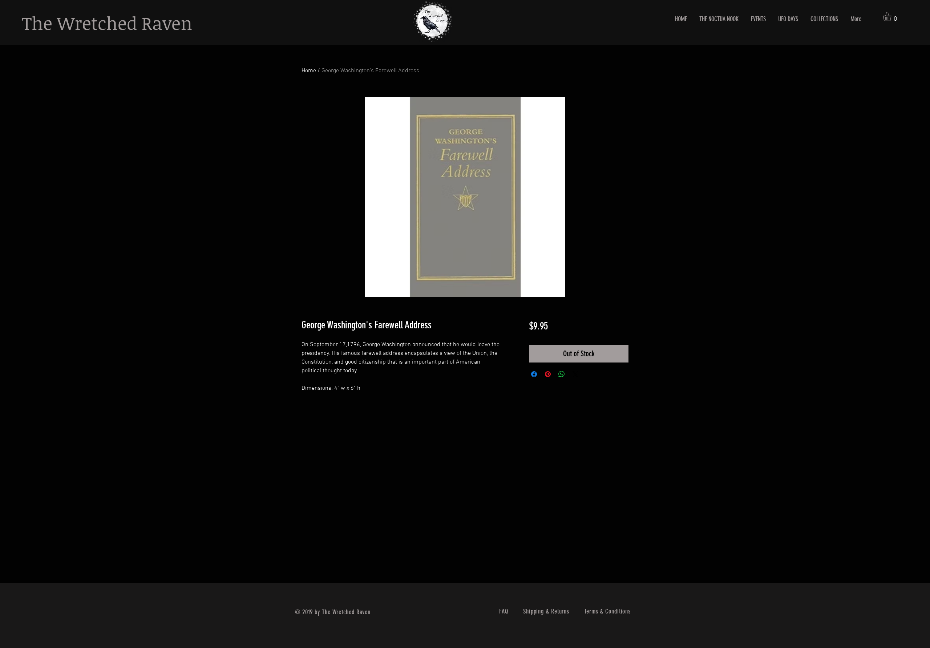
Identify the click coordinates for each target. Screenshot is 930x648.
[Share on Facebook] (534, 374)
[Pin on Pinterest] (547, 374)
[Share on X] (575, 374)
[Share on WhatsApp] (561, 374)
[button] (892, 16)
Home (309, 70)
